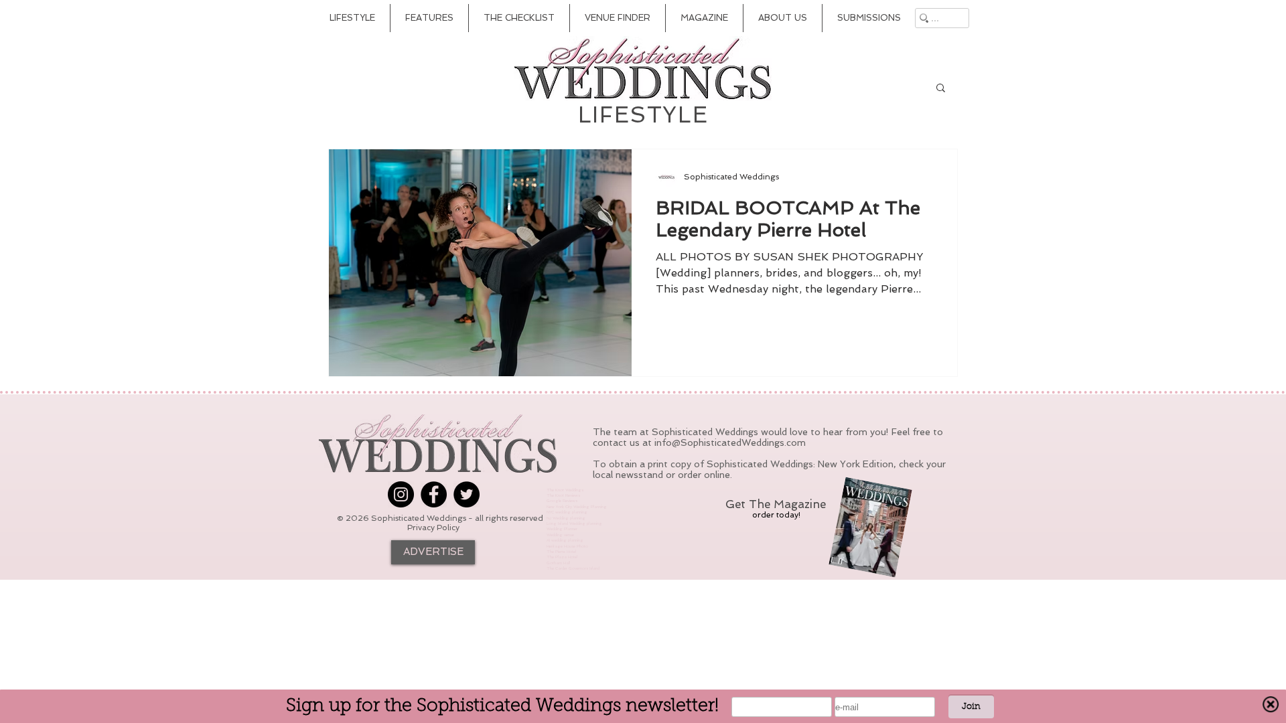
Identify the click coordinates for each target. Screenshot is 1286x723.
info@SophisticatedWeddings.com (730, 442)
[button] (940, 89)
